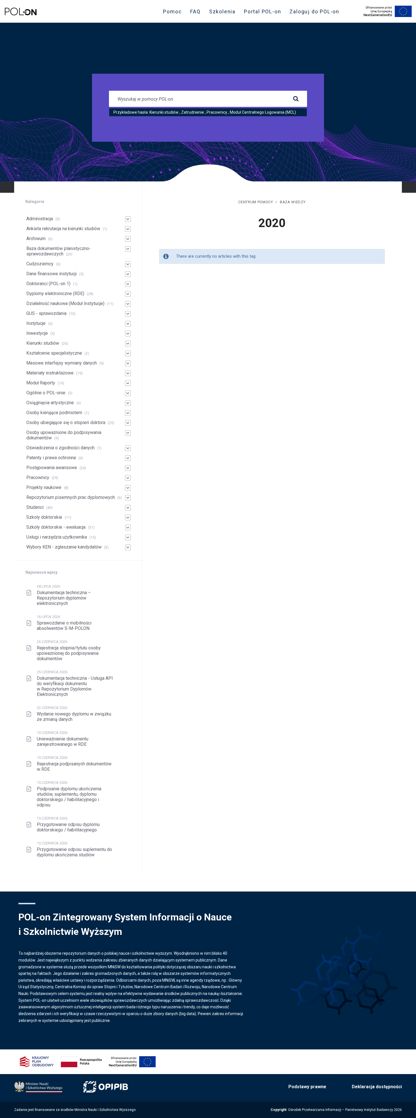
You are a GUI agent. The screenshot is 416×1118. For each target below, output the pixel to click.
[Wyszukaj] (295, 99)
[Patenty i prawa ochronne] (128, 458)
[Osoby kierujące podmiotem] (128, 413)
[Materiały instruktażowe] (128, 373)
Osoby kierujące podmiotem (54, 412)
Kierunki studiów (164, 112)
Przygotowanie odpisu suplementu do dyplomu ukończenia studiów (74, 852)
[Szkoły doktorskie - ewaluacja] (128, 527)
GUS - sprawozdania (46, 313)
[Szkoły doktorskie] (128, 517)
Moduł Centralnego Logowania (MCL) (263, 112)
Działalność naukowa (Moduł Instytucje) (65, 303)
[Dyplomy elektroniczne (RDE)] (128, 294)
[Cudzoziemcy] (128, 264)
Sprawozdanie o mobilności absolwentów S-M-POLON (64, 625)
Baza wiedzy (292, 202)
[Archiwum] (128, 239)
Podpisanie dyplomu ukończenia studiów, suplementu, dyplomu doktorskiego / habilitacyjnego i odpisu (69, 797)
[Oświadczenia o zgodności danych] (128, 448)
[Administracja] (128, 219)
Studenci (35, 507)
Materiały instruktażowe (50, 373)
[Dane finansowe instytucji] (128, 274)
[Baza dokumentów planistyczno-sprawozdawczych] (128, 249)
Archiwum (36, 238)
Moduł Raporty (40, 383)
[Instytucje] (128, 324)
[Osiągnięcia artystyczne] (128, 403)
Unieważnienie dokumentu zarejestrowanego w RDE (62, 741)
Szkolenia (224, 13)
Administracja (39, 218)
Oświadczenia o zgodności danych (60, 447)
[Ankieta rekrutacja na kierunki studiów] (128, 229)
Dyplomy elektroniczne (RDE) (55, 293)
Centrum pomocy (255, 202)
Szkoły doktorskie (44, 517)
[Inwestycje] (128, 333)
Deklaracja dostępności (377, 1086)
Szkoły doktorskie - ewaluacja (55, 527)
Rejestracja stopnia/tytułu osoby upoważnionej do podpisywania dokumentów (69, 653)
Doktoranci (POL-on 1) (48, 283)
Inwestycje (37, 333)
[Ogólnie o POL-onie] (128, 393)
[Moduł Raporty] (128, 383)
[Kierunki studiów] (128, 343)
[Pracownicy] (128, 478)
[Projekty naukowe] (128, 488)
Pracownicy (217, 112)
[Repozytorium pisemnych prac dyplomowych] (128, 498)
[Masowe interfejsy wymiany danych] (128, 363)
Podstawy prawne (307, 1086)
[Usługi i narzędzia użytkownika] (128, 537)
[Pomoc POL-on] (20, 11)
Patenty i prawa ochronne (51, 457)
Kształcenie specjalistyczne (54, 353)
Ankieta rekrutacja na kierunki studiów (63, 228)
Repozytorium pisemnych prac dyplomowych (70, 497)
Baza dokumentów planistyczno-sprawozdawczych (58, 251)
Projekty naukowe (43, 487)
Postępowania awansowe (51, 467)
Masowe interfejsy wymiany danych (61, 363)
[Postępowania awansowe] (128, 468)
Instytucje (36, 323)
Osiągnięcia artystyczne (50, 402)
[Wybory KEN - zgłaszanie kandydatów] (128, 547)
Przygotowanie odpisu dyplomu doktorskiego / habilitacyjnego (68, 827)
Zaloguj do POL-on (316, 13)
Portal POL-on (264, 13)
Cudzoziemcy (39, 263)
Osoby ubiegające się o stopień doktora (65, 422)
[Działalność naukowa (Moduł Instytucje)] (128, 304)
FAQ (195, 11)
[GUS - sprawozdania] (128, 314)
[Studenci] (128, 508)
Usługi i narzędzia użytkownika (56, 537)
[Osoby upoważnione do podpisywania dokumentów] (128, 433)
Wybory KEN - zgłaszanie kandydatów (64, 547)
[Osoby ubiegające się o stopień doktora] (128, 423)
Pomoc (172, 11)
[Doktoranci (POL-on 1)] (128, 284)
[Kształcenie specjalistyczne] (128, 353)
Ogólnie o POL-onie (45, 392)
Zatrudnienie (192, 112)
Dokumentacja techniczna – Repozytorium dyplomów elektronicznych (64, 598)
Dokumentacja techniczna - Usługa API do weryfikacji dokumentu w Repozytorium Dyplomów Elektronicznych (75, 686)
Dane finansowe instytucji (51, 273)
